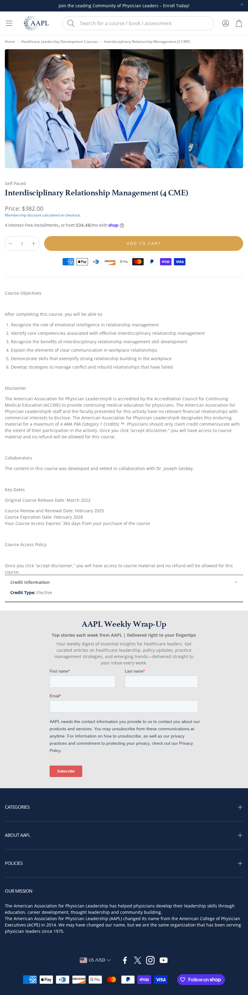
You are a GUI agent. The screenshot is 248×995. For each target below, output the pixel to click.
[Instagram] (150, 960)
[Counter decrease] (10, 243)
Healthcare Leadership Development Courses (59, 41)
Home (10, 41)
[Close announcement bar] (241, 4)
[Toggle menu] (9, 23)
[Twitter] (137, 960)
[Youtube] (163, 960)
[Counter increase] (33, 243)
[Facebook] (125, 960)
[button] (138, 23)
